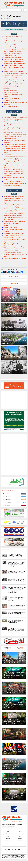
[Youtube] (19, 850)
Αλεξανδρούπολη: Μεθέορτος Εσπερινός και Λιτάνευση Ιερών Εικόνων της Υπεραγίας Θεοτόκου (17, 572)
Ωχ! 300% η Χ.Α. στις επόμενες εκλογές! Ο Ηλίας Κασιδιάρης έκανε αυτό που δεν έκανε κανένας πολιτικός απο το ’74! (15, 75)
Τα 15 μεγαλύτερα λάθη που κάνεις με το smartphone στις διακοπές (13, 751)
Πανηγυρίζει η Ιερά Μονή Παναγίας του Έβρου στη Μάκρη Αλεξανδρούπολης (13, 314)
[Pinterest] (15, 850)
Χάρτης (20, 836)
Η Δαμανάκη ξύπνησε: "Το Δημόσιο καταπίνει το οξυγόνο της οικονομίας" (15, 223)
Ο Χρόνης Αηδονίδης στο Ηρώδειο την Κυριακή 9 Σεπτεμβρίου (14, 214)
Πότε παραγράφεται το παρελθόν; (15, 246)
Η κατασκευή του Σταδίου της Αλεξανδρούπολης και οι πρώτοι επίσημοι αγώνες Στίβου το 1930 (15, 555)
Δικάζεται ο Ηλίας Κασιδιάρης (14, 234)
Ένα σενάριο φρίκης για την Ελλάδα (15, 49)
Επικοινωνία (20, 840)
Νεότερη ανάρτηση (14, 276)
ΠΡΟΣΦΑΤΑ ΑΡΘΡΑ (8, 550)
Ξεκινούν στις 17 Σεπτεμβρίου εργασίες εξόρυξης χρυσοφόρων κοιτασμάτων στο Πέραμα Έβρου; (15, 61)
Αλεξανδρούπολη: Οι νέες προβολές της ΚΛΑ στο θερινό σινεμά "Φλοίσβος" (13, 721)
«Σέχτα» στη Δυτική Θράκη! (13, 51)
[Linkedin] (9, 850)
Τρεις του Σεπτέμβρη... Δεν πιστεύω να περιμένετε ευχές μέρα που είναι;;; (15, 120)
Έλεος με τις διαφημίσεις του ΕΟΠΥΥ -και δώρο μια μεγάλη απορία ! (13, 67)
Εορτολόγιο (8, 836)
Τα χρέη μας (7, 738)
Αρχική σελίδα (14, 283)
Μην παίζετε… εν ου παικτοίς (13, 132)
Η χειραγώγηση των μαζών (12, 242)
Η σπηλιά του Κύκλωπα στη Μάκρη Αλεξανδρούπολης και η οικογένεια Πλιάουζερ (13, 357)
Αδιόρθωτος (7, 155)
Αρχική (8, 831)
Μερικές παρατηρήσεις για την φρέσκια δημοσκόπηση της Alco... (14, 198)
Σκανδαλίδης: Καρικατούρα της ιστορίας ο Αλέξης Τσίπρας (14, 81)
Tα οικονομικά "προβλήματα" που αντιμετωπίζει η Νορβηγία (15, 206)
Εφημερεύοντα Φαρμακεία (8, 833)
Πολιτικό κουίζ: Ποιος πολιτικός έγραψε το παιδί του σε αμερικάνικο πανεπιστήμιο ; (14, 250)
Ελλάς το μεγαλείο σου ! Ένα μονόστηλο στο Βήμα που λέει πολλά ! (13, 94)
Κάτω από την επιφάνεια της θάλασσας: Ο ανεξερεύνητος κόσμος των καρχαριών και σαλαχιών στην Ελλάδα (16, 580)
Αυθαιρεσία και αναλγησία (12, 57)
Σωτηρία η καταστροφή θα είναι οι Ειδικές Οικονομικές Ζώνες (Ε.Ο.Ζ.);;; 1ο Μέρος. (15, 136)
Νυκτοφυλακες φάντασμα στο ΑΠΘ (15, 258)
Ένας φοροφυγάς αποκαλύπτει (13, 163)
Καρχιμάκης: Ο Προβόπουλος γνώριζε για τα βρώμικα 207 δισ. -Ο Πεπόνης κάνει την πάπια (15, 183)
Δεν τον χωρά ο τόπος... (11, 227)
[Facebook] (2, 850)
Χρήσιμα (8, 838)
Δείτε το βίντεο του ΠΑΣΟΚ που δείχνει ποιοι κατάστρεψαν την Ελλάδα (14, 86)
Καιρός (20, 831)
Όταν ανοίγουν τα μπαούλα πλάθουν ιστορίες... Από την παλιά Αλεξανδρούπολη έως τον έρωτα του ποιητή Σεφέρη (13, 371)
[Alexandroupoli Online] (14, 7)
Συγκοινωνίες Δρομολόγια (20, 833)
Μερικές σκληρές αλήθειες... (12, 244)
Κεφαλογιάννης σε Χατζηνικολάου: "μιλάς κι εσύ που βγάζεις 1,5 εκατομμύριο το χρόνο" (15, 159)
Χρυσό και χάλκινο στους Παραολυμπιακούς (12, 99)
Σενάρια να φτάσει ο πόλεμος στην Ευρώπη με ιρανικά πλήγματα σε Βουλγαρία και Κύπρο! (15, 621)
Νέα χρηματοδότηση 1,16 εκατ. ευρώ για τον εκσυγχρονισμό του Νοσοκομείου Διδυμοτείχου (16, 599)
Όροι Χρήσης (7, 840)
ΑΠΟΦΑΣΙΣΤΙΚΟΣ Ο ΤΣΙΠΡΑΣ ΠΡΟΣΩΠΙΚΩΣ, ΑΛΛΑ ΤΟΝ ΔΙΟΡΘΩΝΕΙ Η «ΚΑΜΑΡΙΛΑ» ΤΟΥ (14, 238)
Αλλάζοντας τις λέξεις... (11, 107)
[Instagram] (12, 850)
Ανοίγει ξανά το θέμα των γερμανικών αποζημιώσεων (12, 46)
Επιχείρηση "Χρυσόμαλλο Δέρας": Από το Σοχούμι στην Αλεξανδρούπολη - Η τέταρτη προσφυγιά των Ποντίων (14, 328)
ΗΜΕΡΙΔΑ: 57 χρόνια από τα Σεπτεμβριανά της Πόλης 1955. (14, 170)
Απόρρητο (20, 838)
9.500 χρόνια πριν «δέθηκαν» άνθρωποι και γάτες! (13, 54)
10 (4, 790)
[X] (5, 850)
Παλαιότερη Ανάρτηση (14, 279)
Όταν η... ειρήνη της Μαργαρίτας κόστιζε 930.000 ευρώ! (14, 210)
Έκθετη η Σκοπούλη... (10, 90)
